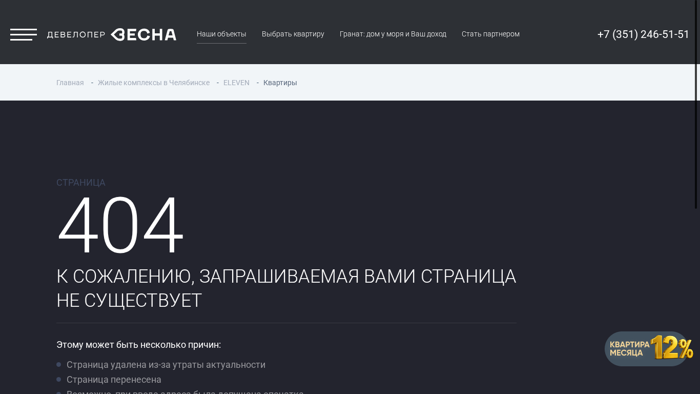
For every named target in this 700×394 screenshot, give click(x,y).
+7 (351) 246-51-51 (644, 34)
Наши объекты (221, 34)
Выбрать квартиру (293, 34)
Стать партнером (491, 34)
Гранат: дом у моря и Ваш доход (393, 34)
